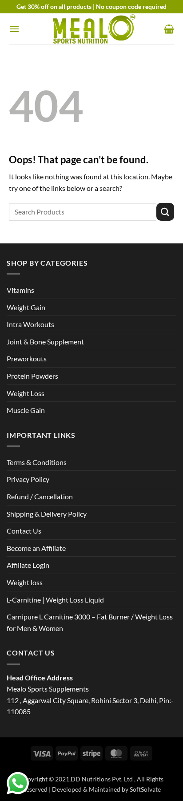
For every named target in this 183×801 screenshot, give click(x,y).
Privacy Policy (28, 479)
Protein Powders (32, 376)
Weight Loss (25, 393)
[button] (14, 29)
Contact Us (24, 530)
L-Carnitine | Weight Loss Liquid (55, 599)
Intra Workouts (30, 324)
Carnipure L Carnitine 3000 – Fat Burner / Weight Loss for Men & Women (90, 622)
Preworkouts (27, 358)
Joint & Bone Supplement (45, 341)
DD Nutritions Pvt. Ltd (102, 779)
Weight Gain (26, 307)
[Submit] (165, 211)
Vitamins (20, 290)
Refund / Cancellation (40, 496)
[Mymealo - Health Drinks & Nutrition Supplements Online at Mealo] (91, 29)
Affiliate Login (28, 565)
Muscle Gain (26, 410)
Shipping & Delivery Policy (47, 514)
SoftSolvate (145, 789)
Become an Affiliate (36, 548)
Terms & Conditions (37, 462)
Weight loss (25, 582)
